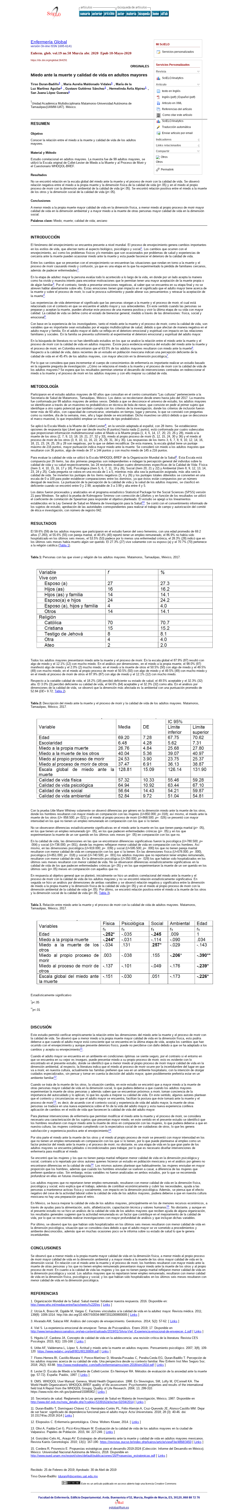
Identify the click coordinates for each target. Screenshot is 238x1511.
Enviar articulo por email (177, 133)
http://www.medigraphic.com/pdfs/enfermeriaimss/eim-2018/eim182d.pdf (105, 1365)
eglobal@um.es (119, 1507)
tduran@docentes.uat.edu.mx (78, 1476)
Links (106, 1304)
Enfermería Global (49, 41)
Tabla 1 (64, 545)
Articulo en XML (172, 103)
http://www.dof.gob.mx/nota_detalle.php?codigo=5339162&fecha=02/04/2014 (82, 1402)
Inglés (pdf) (169, 97)
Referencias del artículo (177, 109)
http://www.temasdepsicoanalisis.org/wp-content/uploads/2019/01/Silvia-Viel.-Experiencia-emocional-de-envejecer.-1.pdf (111, 1331)
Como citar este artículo (177, 115)
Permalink (167, 169)
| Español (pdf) (186, 97)
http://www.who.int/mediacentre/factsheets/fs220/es (65, 1304)
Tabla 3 (104, 893)
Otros (164, 157)
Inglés (176, 91)
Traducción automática (176, 127)
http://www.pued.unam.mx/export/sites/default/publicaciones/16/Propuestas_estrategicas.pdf (93, 1455)
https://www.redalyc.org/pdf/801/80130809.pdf (68, 1351)
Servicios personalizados (178, 51)
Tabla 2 (59, 691)
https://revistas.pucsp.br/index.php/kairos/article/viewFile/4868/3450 (146, 1442)
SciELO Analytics (172, 78)
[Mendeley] (158, 157)
